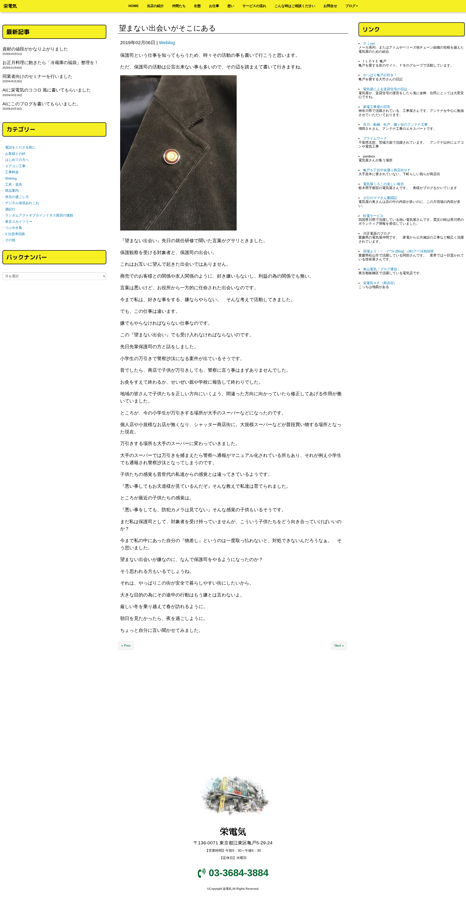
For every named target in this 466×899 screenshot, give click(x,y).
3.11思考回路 (15, 234)
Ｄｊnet (369, 43)
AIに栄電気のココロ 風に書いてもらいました (46, 90)
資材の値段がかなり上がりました (35, 49)
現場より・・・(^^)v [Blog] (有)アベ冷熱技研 (398, 251)
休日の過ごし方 (17, 197)
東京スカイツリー (18, 221)
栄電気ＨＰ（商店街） (380, 283)
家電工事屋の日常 (376, 107)
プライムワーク (375, 138)
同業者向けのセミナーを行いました (37, 76)
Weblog (167, 42)
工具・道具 (13, 184)
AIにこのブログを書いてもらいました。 (41, 103)
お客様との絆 (15, 154)
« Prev (126, 645)
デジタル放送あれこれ (22, 203)
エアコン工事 (15, 166)
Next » (339, 645)
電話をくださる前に (20, 147)
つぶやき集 (13, 228)
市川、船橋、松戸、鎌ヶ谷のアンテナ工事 (395, 124)
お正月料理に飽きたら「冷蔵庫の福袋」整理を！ (50, 62)
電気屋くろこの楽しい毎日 (383, 184)
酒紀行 (10, 209)
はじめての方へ (17, 160)
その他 (10, 240)
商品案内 (12, 190)
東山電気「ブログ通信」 (381, 269)
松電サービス (373, 216)
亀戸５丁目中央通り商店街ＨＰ (387, 170)
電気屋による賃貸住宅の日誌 (385, 89)
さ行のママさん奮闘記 (380, 198)
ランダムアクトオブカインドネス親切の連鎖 (39, 215)
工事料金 (12, 172)
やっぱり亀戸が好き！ (380, 75)
